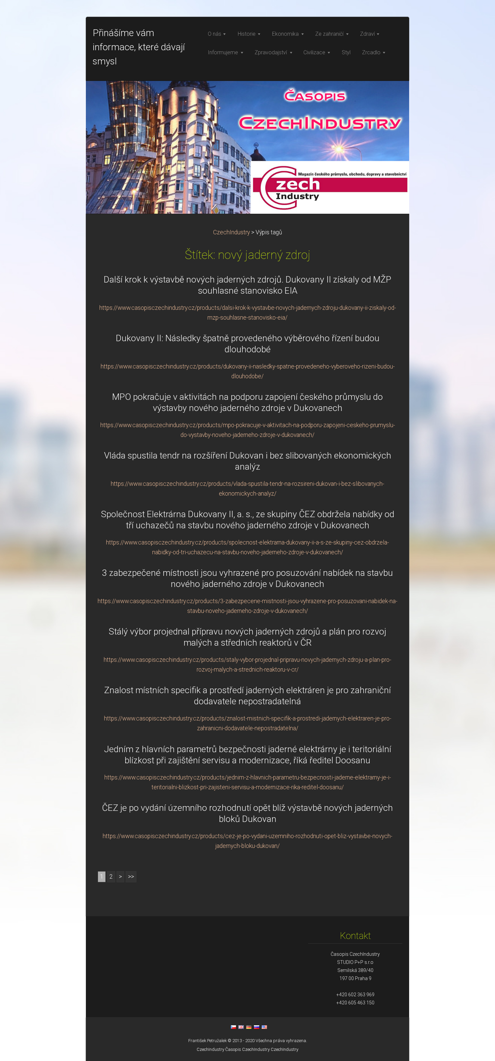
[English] (241, 1027)
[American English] (264, 1027)
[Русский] (256, 1027)
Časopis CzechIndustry (247, 1049)
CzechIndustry (231, 232)
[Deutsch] (249, 1027)
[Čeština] (233, 1027)
